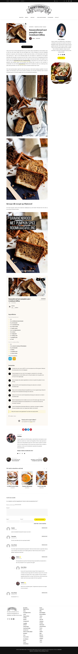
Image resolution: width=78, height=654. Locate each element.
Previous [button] (44, 469)
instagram (66, 1)
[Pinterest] (31, 429)
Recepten (21, 17)
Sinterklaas (25, 643)
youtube (71, 1)
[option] (12, 480)
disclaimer (59, 649)
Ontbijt (40, 26)
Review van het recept (10, 504)
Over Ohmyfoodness (14, 1)
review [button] (31, 421)
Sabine (33, 38)
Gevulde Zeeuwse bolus (12, 486)
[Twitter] (28, 429)
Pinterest (25, 453)
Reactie (8, 507)
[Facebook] (26, 429)
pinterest (69, 1)
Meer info (61, 57)
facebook (64, 1)
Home (7, 1)
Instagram (23, 453)
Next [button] (46, 469)
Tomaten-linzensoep (27, 486)
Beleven (32, 17)
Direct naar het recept (27, 46)
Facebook (20, 453)
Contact (22, 1)
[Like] (23, 429)
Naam (7, 519)
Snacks (44, 26)
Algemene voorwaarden (34, 650)
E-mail (21, 519)
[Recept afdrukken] (38, 279)
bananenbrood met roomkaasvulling (22, 60)
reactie (33, 411)
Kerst (24, 640)
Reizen (26, 17)
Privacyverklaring (42, 650)
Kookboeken (50, 17)
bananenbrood (22, 63)
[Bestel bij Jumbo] (14, 358)
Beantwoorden (44, 527)
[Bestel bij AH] (10, 358)
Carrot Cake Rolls (41, 486)
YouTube (18, 453)
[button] (43, 279)
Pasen (24, 642)
